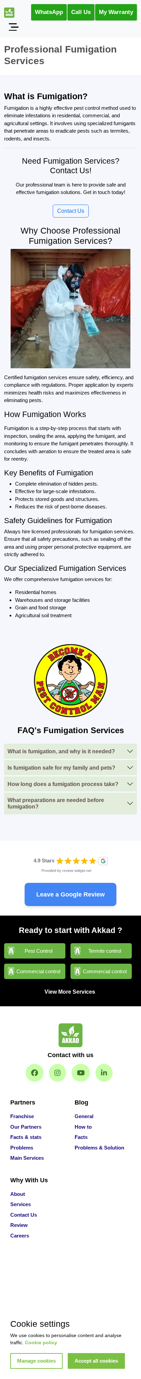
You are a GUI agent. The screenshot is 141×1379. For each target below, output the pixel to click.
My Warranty (116, 12)
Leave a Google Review (70, 894)
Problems (21, 1148)
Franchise (22, 1116)
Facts (81, 1137)
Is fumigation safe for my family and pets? (61, 768)
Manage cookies (36, 1361)
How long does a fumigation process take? (63, 784)
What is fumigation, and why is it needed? (61, 751)
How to (83, 1127)
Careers (19, 1236)
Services (20, 1204)
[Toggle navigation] (13, 26)
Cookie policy (41, 1342)
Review (19, 1225)
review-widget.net (76, 871)
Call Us (81, 12)
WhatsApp (49, 12)
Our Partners (25, 1127)
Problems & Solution (99, 1148)
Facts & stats (25, 1137)
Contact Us (70, 211)
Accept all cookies (96, 1361)
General (84, 1116)
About (17, 1194)
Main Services (27, 1158)
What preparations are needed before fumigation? (56, 803)
